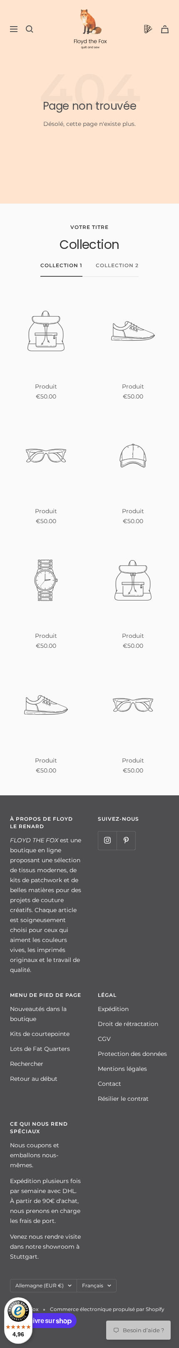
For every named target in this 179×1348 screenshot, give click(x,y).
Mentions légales (122, 1068)
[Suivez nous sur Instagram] (107, 840)
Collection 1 (61, 265)
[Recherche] (29, 29)
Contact (109, 1083)
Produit (46, 386)
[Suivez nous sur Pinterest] (126, 840)
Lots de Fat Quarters (40, 1049)
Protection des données (132, 1054)
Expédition (113, 1009)
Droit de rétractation (128, 1024)
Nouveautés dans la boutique (38, 1014)
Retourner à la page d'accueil (89, 152)
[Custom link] (148, 29)
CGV (104, 1039)
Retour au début (33, 1078)
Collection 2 (117, 265)
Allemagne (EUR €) (39, 1285)
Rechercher (26, 1064)
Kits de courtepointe (40, 1034)
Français (92, 1285)
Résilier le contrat (123, 1098)
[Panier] (165, 29)
